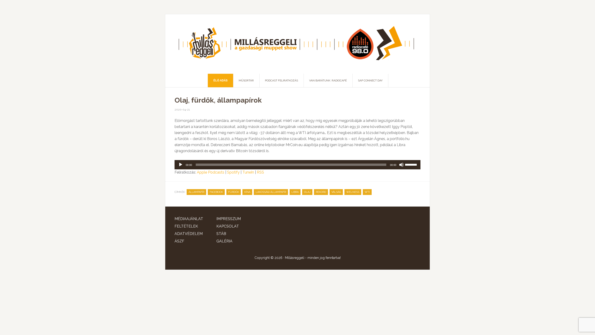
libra (295, 192)
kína (247, 192)
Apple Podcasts (210, 172)
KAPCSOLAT (227, 226)
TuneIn (248, 172)
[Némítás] (401, 164)
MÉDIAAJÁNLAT (189, 219)
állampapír (196, 192)
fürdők (233, 192)
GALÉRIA (224, 241)
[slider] (411, 164)
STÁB (221, 233)
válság (336, 192)
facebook (216, 192)
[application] (297, 164)
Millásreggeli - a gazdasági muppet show (297, 43)
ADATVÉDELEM (189, 233)
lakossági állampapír (271, 192)
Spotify (233, 172)
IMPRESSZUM (228, 219)
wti (367, 192)
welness (352, 192)
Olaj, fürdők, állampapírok (218, 100)
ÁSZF (179, 241)
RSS (260, 172)
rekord (321, 192)
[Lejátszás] (180, 164)
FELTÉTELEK (186, 226)
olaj (307, 192)
